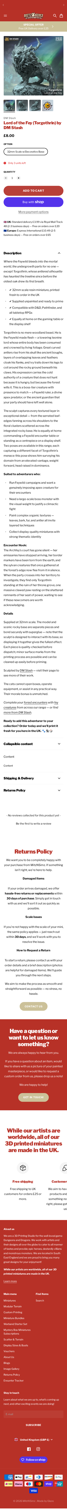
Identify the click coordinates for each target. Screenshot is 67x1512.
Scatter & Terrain (13, 1339)
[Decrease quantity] (6, 178)
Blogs (7, 1362)
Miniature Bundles (14, 1318)
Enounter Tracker (14, 1380)
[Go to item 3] (35, 105)
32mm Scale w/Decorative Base (25, 151)
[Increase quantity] (18, 178)
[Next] (64, 5)
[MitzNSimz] (33, 15)
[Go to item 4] (47, 105)
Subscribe (33, 1424)
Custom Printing (13, 1312)
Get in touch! (33, 1097)
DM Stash (10, 117)
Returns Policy (12, 1374)
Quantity (9, 172)
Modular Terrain (13, 1306)
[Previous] (3, 5)
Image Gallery (11, 1368)
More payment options (33, 212)
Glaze (50, 1500)
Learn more (10, 1281)
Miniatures (10, 1300)
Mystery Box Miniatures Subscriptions (17, 1331)
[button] (33, 823)
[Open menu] (5, 15)
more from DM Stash (17, 712)
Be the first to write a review (33, 823)
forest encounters (35, 702)
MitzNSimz (29, 1500)
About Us (9, 1357)
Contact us (34, 1006)
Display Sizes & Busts (16, 1345)
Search (40, 1300)
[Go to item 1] (9, 105)
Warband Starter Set (15, 1323)
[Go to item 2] (22, 105)
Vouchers (9, 1351)
